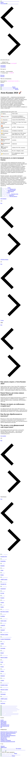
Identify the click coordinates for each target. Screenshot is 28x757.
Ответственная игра (5, 736)
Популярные (11, 191)
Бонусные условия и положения (8, 733)
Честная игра (4, 737)
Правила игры (4, 739)
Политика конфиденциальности (8, 735)
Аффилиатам (4, 747)
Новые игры (13, 189)
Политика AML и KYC (6, 734)
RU (1, 727)
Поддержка (18, 748)
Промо (13, 86)
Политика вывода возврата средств (9, 731)
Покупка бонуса (13, 196)
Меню (15, 753)
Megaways (11, 195)
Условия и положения (6, 740)
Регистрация (3, 3)
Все (1, 203)
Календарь (15, 88)
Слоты (8, 192)
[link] (14, 555)
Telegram (3, 746)
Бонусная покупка (5, 726)
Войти (2, 2)
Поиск (13, 755)
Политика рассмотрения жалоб (8, 741)
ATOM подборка (11, 190)
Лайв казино (3, 723)
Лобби (8, 187)
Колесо (16, 89)
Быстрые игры (14, 193)
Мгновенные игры (5, 724)
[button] (14, 30)
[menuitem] (14, 720)
